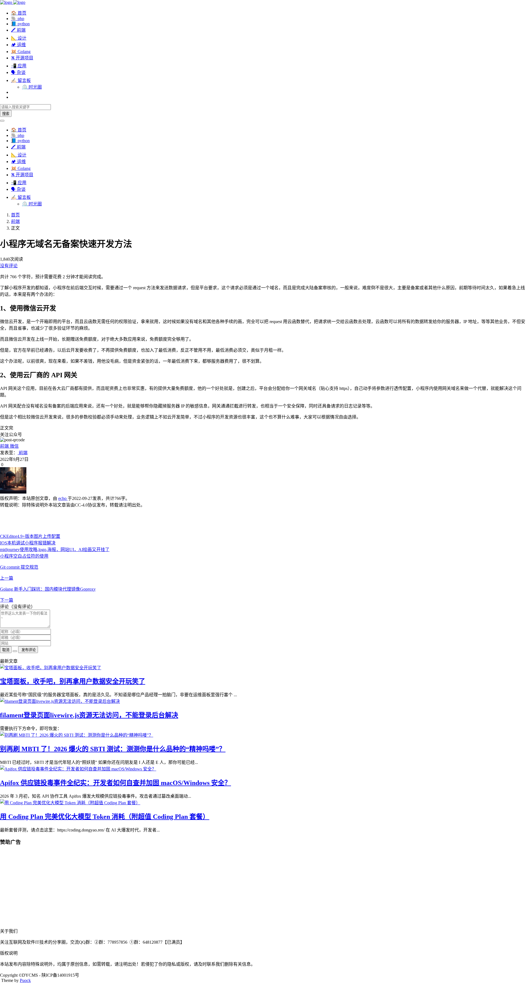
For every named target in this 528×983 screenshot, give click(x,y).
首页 (15, 215)
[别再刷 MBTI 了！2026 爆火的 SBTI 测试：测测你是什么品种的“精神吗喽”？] (76, 735)
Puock (25, 980)
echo (63, 498)
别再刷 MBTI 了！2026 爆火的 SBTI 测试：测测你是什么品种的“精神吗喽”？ (113, 749)
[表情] (15, 651)
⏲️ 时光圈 (32, 87)
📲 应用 (18, 66)
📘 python (20, 23)
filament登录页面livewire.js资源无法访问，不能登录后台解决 (89, 715)
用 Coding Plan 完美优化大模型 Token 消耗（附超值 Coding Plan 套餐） (104, 816)
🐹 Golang (21, 51)
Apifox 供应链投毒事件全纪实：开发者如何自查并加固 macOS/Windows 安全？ (115, 782)
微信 (14, 446)
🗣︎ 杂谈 (18, 72)
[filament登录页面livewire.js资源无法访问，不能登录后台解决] (60, 701)
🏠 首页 (18, 13)
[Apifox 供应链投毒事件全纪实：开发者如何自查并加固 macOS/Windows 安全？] (78, 769)
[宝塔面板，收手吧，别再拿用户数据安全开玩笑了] (50, 667)
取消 (5, 650)
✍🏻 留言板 (21, 80)
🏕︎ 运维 (18, 44)
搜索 (5, 114)
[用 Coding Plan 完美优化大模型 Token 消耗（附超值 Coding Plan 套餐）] (70, 802)
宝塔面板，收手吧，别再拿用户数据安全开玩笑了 (72, 681)
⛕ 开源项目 (22, 58)
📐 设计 (18, 38)
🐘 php (17, 18)
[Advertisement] (165, 520)
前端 (15, 221)
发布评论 (28, 650)
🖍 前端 (18, 30)
